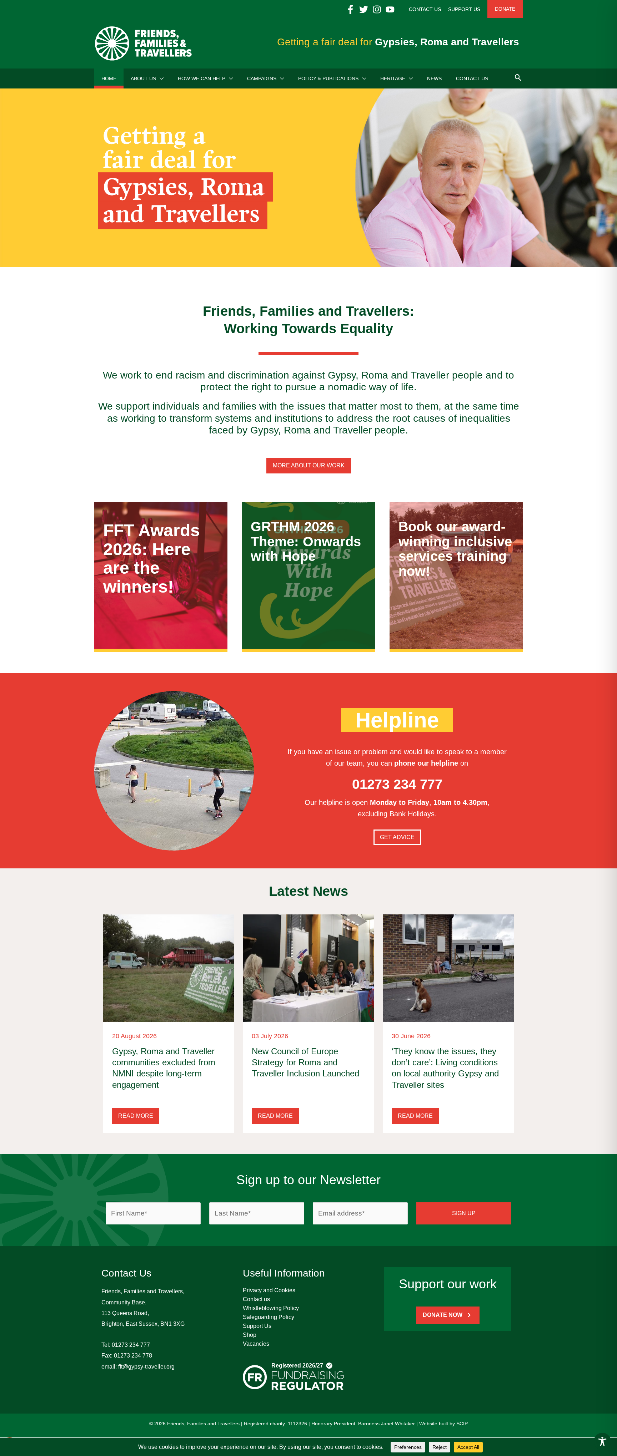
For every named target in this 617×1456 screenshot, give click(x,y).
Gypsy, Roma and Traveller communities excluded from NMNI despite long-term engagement (163, 1068)
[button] (160, 78)
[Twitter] (363, 9)
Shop (249, 1335)
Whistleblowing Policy (271, 1308)
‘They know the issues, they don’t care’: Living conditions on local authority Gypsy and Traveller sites (445, 1068)
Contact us (256, 1299)
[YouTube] (390, 9)
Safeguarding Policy (268, 1317)
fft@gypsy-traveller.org (146, 1367)
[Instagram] (376, 9)
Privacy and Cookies (269, 1290)
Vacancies (256, 1344)
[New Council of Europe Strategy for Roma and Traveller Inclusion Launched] (308, 967)
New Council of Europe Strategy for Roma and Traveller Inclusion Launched (305, 1062)
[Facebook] (350, 9)
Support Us (257, 1326)
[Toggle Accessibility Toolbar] (602, 1441)
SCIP (462, 1423)
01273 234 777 (131, 1345)
